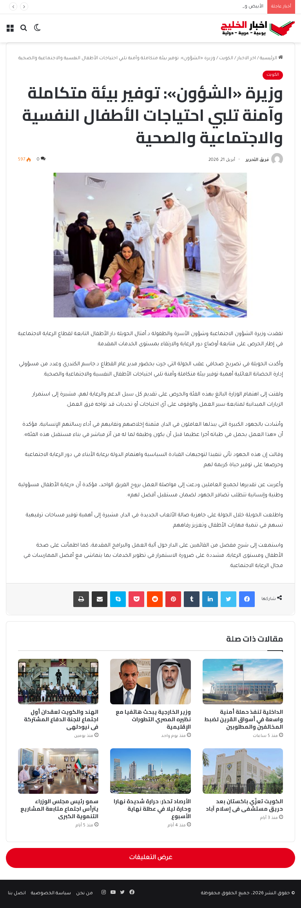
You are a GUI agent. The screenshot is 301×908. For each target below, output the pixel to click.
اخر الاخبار (246, 58)
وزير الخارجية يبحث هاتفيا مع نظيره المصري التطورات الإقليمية (153, 719)
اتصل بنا (17, 893)
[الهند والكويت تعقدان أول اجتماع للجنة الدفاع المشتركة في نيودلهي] (58, 681)
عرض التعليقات (150, 858)
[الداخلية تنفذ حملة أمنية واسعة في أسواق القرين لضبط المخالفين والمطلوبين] (243, 681)
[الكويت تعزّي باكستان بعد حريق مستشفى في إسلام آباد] (243, 771)
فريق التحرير (257, 160)
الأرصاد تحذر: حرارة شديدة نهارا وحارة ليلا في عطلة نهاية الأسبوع (152, 808)
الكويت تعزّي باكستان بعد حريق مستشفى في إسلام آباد (244, 805)
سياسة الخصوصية (51, 893)
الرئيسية (269, 58)
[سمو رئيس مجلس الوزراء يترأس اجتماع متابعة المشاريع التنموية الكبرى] (58, 771)
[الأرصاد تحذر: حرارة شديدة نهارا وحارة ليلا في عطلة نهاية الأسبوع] (150, 771)
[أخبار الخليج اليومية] (258, 28)
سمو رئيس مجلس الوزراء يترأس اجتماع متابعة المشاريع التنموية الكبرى (59, 808)
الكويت (226, 58)
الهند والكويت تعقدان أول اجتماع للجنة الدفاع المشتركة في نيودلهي (61, 719)
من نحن (84, 893)
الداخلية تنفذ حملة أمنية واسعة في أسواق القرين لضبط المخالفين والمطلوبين (243, 719)
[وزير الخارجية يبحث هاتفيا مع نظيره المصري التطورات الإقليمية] (150, 681)
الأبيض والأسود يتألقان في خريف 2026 (223, 6)
